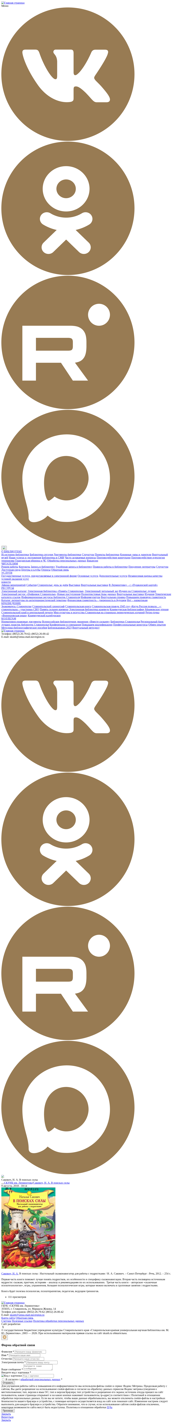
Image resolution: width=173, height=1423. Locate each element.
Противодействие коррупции (114, 557)
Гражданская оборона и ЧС (30, 560)
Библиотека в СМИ (53, 557)
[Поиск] (10, 548)
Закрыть (6, 1414)
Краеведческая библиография (127, 609)
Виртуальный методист (86, 627)
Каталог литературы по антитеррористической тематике (34, 600)
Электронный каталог (14, 591)
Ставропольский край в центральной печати (27, 612)
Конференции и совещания (65, 624)
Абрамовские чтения (156, 609)
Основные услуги (88, 575)
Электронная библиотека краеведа (89, 609)
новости (6, 582)
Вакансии (92, 560)
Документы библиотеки (67, 554)
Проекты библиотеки (107, 554)
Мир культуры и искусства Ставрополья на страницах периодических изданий (99, 612)
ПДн (109, 1407)
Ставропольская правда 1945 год (111, 606)
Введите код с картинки (16, 1372)
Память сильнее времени (54, 609)
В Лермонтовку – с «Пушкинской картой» (133, 585)
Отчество (6, 1358)
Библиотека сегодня (41, 554)
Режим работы (9, 566)
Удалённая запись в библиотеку (74, 566)
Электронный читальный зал (101, 591)
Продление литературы (141, 566)
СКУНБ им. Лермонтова (18, 1182)
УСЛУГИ (6, 572)
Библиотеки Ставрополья (125, 621)
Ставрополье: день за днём (52, 585)
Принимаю (8, 1410)
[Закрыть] (4, 1337)
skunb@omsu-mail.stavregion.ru (27, 1314)
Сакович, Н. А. (10, 1273)
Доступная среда (11, 569)
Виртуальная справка (113, 597)
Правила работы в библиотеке (110, 566)
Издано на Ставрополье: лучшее (137, 591)
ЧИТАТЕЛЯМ (9, 563)
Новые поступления (68, 594)
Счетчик (6, 1321)
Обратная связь (60, 569)
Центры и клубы (31, 569)
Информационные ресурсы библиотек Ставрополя (50, 597)
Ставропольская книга (78, 606)
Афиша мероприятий (13, 585)
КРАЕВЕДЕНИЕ (11, 603)
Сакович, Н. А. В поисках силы (51, 1182)
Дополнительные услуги (113, 575)
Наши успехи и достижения (25, 557)
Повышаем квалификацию (97, 624)
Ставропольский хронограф (48, 606)
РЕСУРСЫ (7, 588)
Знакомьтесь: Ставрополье (16, 606)
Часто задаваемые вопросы (80, 557)
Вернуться (7, 1417)
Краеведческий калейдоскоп (44, 615)
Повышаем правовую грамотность (146, 597)
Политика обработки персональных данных (58, 1321)
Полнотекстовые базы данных (98, 594)
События (31, 585)
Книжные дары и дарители (135, 554)
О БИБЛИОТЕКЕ (11, 551)
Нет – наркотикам (137, 600)
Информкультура (90, 597)
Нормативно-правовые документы (21, 621)
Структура (88, 554)
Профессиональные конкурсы (130, 624)
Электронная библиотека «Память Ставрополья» (56, 591)
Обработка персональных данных (66, 560)
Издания (149, 594)
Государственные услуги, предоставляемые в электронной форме (39, 575)
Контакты (24, 566)
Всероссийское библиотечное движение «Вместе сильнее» (76, 621)
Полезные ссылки (22, 1321)
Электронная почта (13, 1362)
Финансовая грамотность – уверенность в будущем (96, 600)
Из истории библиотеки (15, 554)
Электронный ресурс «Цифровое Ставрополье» (28, 594)
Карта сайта (8, 1317)
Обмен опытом (157, 624)
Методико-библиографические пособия (24, 627)
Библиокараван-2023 (60, 627)
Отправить (8, 1383)
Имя (4, 1355)
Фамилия (7, 1351)
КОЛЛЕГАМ (8, 618)
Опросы (46, 569)
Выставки (74, 585)
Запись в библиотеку (43, 566)
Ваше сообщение (12, 1369)
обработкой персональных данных (40, 1379)
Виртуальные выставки (94, 585)
